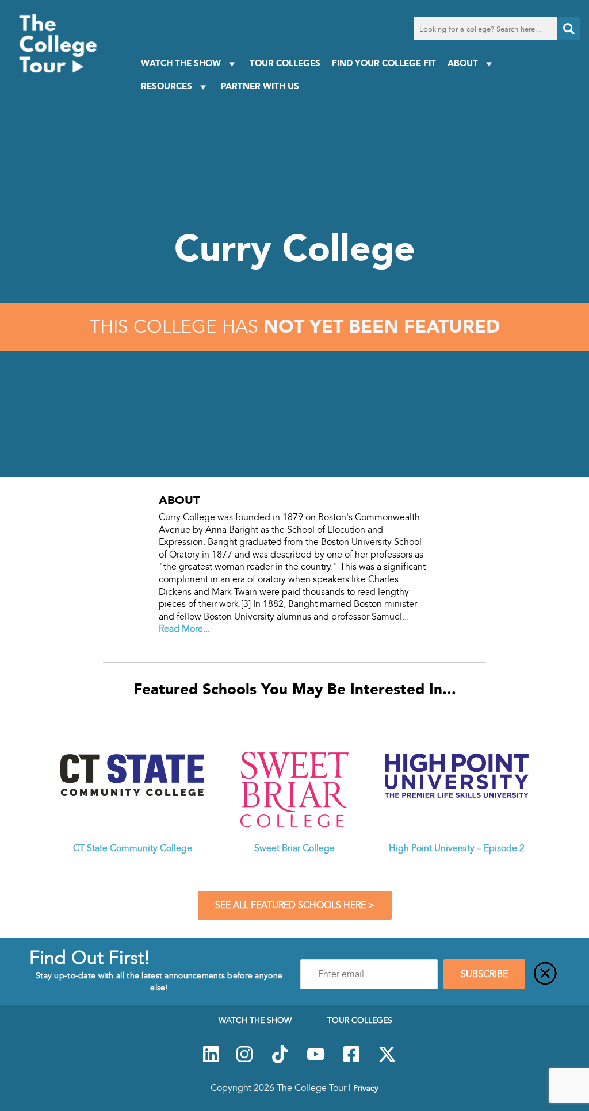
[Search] (568, 28)
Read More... (184, 629)
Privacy (365, 1088)
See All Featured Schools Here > (294, 905)
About (463, 63)
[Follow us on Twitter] (387, 1060)
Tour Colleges (285, 63)
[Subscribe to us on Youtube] (316, 1060)
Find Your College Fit (384, 63)
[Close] (545, 974)
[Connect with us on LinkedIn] (211, 1060)
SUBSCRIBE (484, 974)
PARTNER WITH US (260, 86)
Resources (166, 86)
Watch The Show (181, 63)
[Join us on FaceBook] (351, 1060)
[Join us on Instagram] (244, 1060)
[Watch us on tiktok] (280, 1060)
